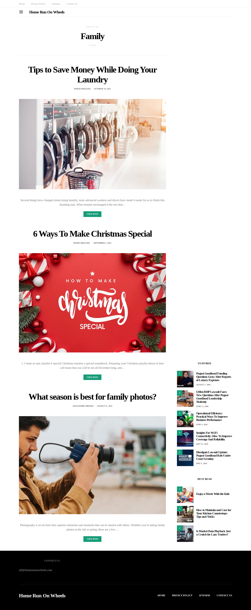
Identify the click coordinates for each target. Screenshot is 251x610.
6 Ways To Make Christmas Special (92, 233)
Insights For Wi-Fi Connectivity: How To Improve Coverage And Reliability (214, 436)
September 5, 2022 (102, 243)
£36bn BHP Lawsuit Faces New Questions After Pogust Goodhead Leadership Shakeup (212, 396)
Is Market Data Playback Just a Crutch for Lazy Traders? (213, 533)
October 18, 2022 (102, 89)
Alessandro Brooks (83, 406)
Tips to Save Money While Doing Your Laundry (92, 74)
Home (22, 3)
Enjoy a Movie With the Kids (213, 493)
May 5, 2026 (201, 463)
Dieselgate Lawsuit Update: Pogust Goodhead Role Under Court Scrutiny (213, 455)
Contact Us (72, 3)
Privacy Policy (38, 3)
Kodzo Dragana (82, 89)
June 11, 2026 (202, 406)
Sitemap (56, 3)
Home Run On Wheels (46, 12)
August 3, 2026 (203, 385)
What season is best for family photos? (92, 396)
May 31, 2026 (202, 444)
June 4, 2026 (201, 424)
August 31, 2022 (104, 406)
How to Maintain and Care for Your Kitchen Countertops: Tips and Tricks (213, 513)
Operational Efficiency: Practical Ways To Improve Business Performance (211, 416)
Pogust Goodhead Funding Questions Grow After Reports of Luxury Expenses (213, 377)
